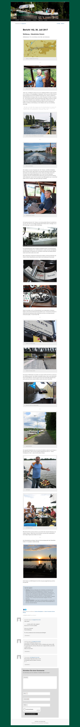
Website (25, 704)
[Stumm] (54, 245)
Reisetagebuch (28, 20)
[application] (40, 236)
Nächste (63, 23)
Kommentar (26, 677)
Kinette (46, 611)
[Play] (23, 245)
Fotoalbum (34, 20)
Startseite (17, 20)
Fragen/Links (40, 20)
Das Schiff (22, 20)
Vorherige (58, 23)
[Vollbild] (56, 245)
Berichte (36, 611)
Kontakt (46, 20)
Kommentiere (27, 635)
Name (25, 693)
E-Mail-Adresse (26, 699)
